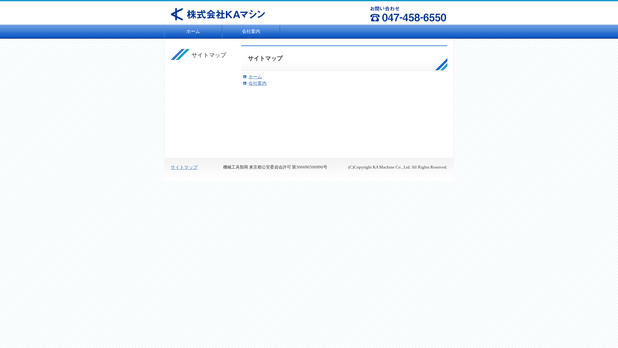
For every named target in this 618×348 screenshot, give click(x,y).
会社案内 (251, 31)
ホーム (193, 31)
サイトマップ (184, 167)
